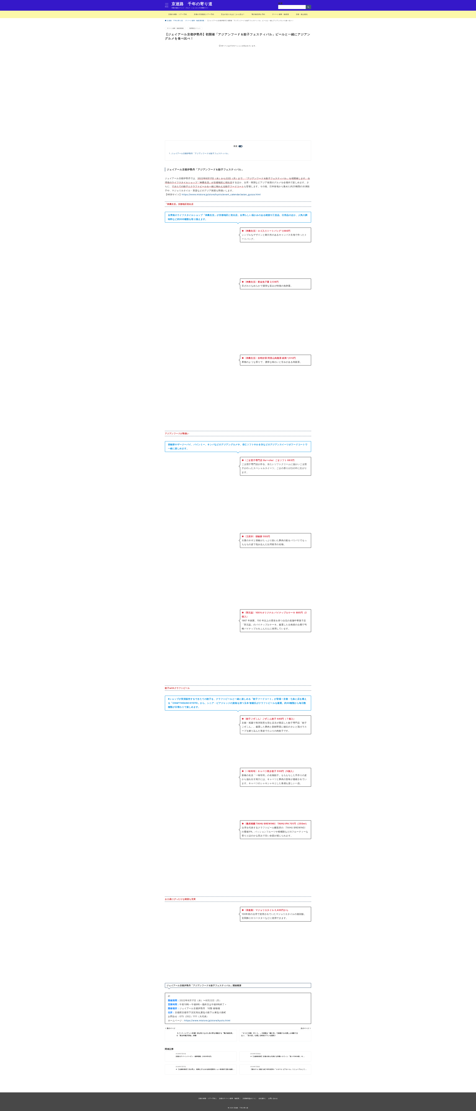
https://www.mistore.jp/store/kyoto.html (207, 1020)
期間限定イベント (195, 28)
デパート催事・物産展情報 (175, 28)
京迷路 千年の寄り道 (192, 4)
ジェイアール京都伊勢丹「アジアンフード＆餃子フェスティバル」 (200, 153)
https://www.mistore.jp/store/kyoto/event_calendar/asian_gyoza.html (221, 194)
